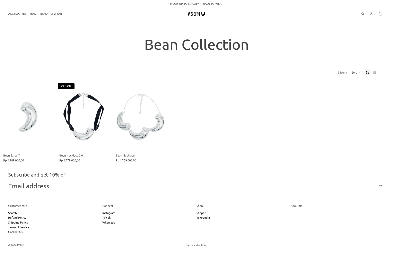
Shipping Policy (18, 222)
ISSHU (20, 245)
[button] (356, 72)
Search (12, 213)
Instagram (108, 213)
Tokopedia (203, 217)
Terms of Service (18, 227)
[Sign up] (380, 185)
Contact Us (15, 232)
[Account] (371, 13)
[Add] (49, 145)
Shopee (201, 213)
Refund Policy (17, 217)
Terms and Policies (196, 245)
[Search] (362, 13)
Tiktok (106, 217)
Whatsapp (108, 222)
